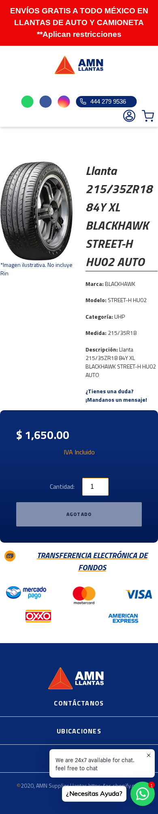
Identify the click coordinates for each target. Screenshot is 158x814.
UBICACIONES (79, 731)
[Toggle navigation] (10, 86)
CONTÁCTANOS (79, 703)
